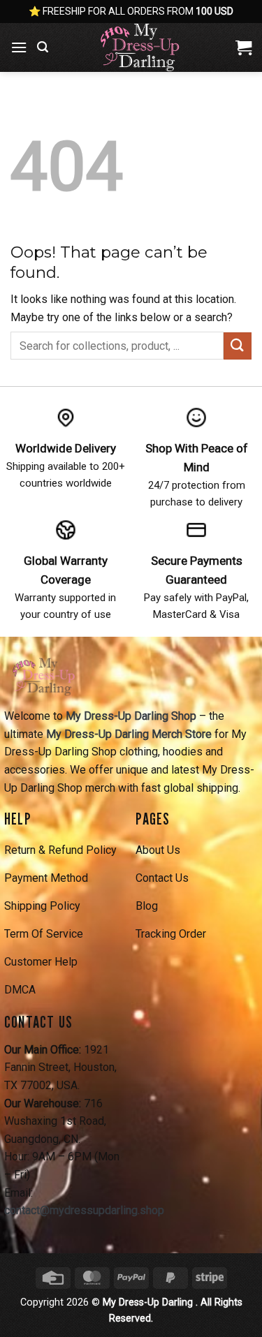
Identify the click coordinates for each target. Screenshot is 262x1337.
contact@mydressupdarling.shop (84, 1210)
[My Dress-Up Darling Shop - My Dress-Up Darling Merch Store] (141, 47)
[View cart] (243, 47)
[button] (18, 47)
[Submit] (238, 346)
